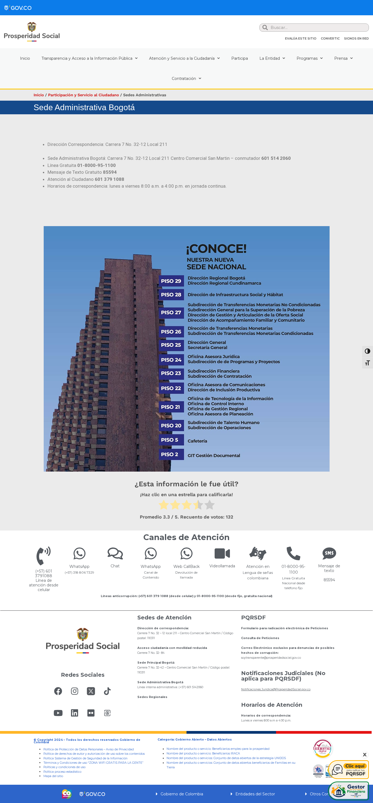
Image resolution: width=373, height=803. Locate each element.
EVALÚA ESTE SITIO (300, 38)
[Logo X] (91, 691)
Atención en (258, 566)
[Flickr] (91, 713)
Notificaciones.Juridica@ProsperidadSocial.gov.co (275, 689)
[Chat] (115, 553)
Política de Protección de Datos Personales (73, 749)
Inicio (25, 58)
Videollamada (222, 566)
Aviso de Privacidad (120, 749)
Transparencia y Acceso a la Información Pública (87, 58)
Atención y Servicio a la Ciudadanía (182, 58)
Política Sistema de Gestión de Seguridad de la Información (85, 758)
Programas (307, 58)
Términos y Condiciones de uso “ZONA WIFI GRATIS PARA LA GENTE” (93, 763)
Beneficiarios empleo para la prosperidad (241, 749)
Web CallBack (186, 566)
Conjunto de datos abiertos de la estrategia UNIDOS (249, 758)
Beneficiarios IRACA (226, 753)
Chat (115, 566)
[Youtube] (58, 713)
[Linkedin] (74, 713)
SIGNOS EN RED (356, 38)
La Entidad (269, 58)
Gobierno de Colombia (182, 794)
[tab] (186, 793)
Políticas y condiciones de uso (64, 767)
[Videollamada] (222, 553)
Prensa (341, 58)
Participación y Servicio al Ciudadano (83, 95)
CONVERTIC (330, 38)
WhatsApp (79, 566)
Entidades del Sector (255, 794)
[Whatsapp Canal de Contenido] (79, 553)
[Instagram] (74, 691)
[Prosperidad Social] (32, 31)
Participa (239, 58)
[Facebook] (58, 691)
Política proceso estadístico (62, 772)
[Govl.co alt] (17, 7)
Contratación (184, 78)
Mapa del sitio (53, 776)
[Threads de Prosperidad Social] (107, 713)
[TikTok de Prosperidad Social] (107, 691)
